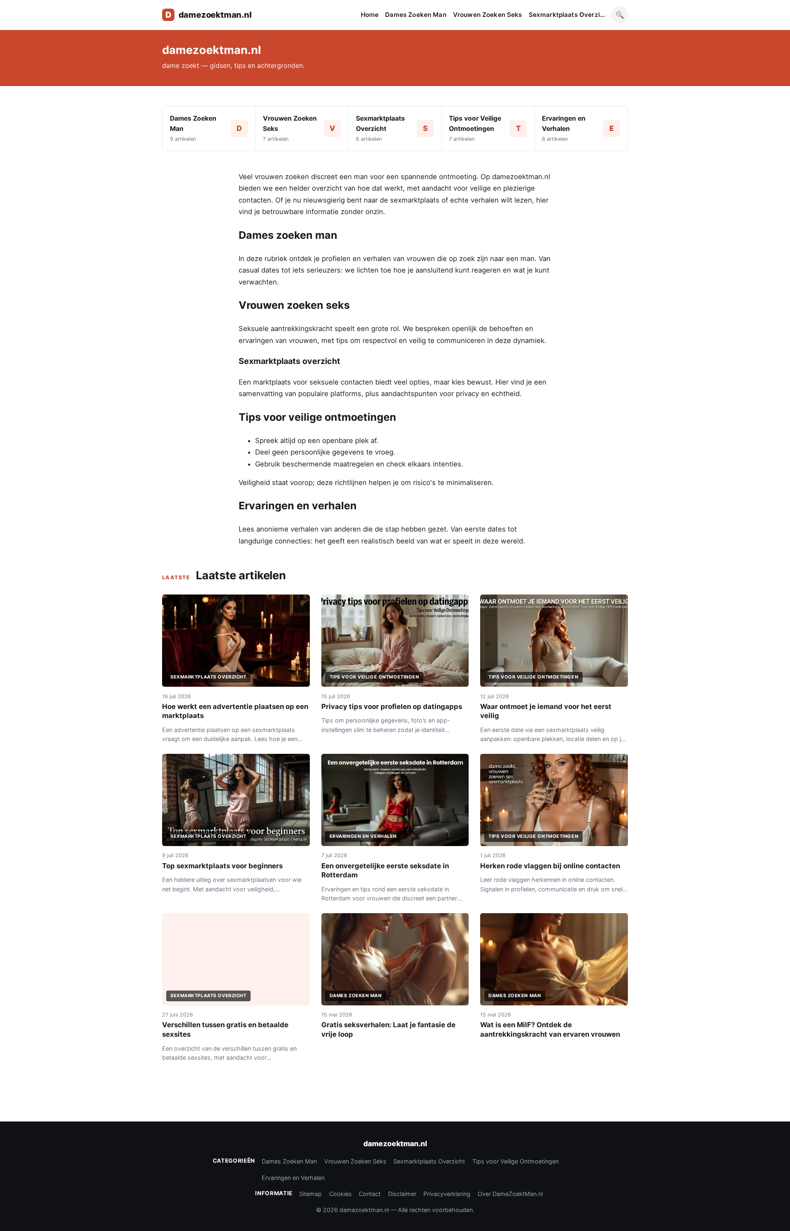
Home (370, 15)
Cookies (340, 1193)
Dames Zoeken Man (415, 15)
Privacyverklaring (446, 1193)
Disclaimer (402, 1193)
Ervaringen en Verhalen (293, 1177)
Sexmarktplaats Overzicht (429, 1161)
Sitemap (310, 1193)
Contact (370, 1193)
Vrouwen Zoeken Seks (487, 15)
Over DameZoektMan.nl (510, 1193)
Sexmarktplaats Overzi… (567, 15)
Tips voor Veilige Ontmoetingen (515, 1161)
